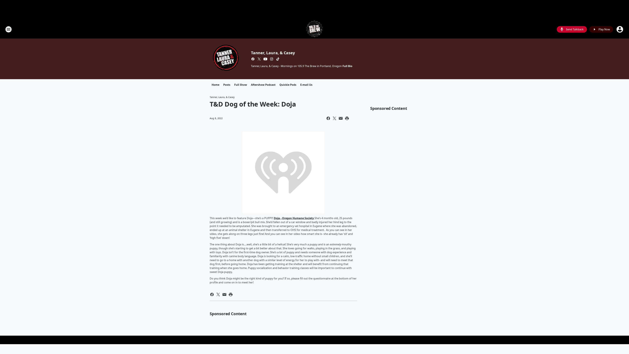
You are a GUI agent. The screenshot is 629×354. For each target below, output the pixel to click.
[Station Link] (314, 29)
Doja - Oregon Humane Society (294, 218)
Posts (226, 85)
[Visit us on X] (259, 59)
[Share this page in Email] (340, 118)
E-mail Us (306, 85)
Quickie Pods (287, 85)
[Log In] (620, 29)
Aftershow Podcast (263, 85)
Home (215, 85)
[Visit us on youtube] (265, 59)
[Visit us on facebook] (253, 59)
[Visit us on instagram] (272, 59)
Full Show (240, 85)
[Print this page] (347, 118)
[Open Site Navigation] (8, 29)
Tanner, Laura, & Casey (273, 52)
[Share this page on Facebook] (328, 118)
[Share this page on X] (334, 118)
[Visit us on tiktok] (278, 59)
